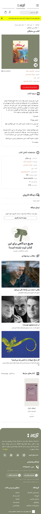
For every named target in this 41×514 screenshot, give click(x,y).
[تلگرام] (17, 455)
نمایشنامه (16, 502)
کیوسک (36, 496)
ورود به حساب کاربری (20, 218)
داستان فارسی (34, 499)
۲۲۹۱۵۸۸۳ (26, 467)
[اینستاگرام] (24, 455)
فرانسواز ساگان (30, 71)
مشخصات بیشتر (6, 71)
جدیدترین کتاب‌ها (33, 492)
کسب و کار (16, 496)
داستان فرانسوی (27, 81)
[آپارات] (11, 455)
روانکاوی (36, 502)
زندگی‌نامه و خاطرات (32, 506)
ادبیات (17, 492)
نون (35, 78)
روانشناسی (16, 506)
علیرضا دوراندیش (30, 74)
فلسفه (17, 499)
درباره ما (5, 449)
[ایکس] (5, 455)
